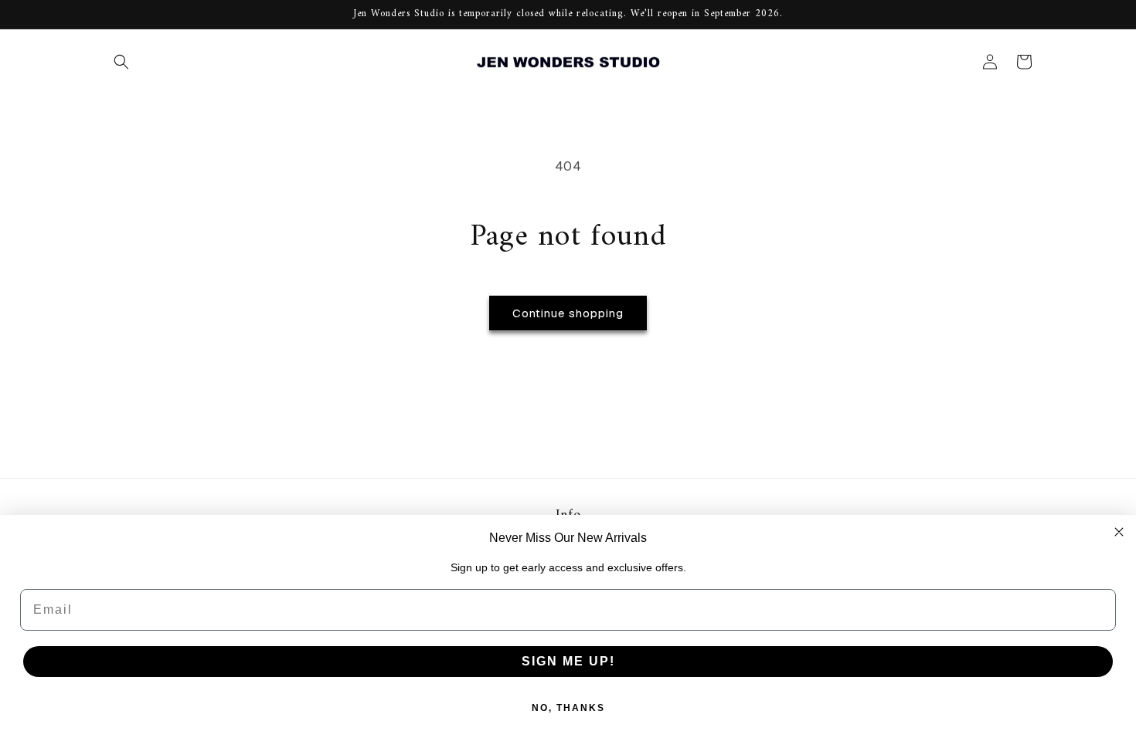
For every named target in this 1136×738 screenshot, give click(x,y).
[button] (121, 62)
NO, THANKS (568, 707)
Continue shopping (568, 313)
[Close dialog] (1119, 532)
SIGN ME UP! (568, 661)
